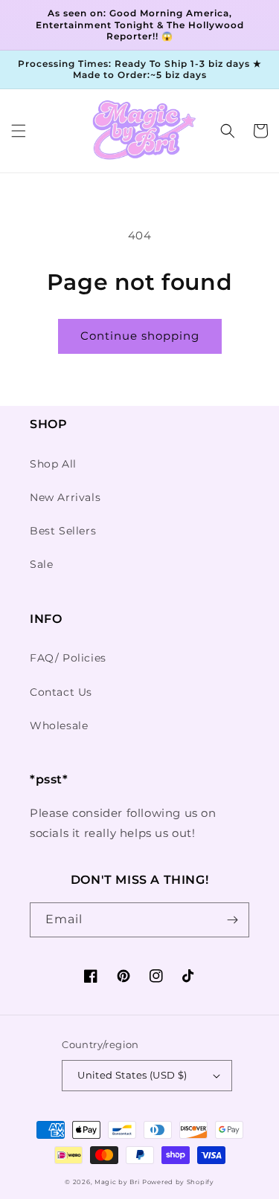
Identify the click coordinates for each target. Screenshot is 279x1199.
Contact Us (61, 692)
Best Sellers (63, 530)
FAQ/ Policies (68, 658)
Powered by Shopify (178, 1182)
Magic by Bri (116, 1182)
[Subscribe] (232, 919)
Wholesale (59, 725)
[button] (18, 130)
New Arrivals (65, 497)
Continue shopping (139, 336)
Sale (41, 564)
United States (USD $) (132, 1075)
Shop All (53, 464)
